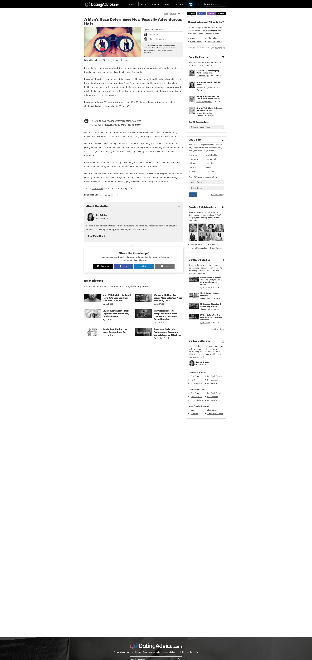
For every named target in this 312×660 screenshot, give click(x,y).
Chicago (192, 163)
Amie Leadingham (204, 87)
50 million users (210, 30)
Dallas (208, 167)
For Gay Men (196, 379)
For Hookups (196, 383)
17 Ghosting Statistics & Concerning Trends (210, 305)
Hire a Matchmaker (199, 247)
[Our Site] (198, 4)
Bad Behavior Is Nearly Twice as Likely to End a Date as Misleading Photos (211, 281)
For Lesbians (212, 379)
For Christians (197, 400)
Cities (143, 4)
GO (193, 194)
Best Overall (196, 376)
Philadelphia (211, 155)
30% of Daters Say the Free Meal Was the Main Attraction (211, 317)
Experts (155, 4)
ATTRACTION (105, 195)
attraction (158, 68)
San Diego (210, 163)
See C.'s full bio (95, 236)
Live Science (97, 188)
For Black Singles (214, 376)
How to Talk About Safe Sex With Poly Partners (209, 109)
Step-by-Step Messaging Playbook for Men (207, 71)
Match (193, 410)
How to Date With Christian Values (208, 83)
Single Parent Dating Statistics (209, 294)
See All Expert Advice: (199, 122)
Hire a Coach (196, 244)
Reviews (180, 4)
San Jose (210, 171)
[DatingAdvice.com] (102, 4)
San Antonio (211, 159)
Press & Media (196, 41)
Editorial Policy (214, 38)
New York (193, 155)
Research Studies (215, 41)
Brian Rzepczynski (204, 101)
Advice (131, 4)
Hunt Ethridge (202, 75)
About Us (194, 38)
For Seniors (212, 383)
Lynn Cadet (205, 287)
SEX (115, 195)
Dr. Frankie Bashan (204, 113)
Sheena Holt (205, 298)
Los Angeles (194, 159)
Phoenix (192, 171)
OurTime (194, 413)
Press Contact (216, 247)
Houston (192, 167)
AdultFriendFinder (215, 413)
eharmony (211, 410)
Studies (167, 4)
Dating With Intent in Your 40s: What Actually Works (208, 97)
